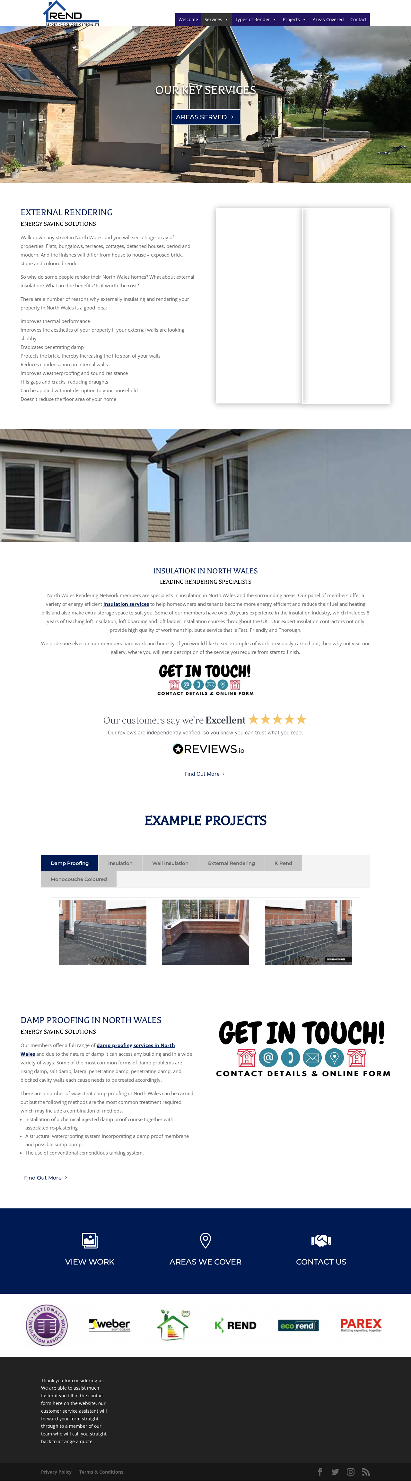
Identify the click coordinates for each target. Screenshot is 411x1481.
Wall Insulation (170, 863)
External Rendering (231, 863)
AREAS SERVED (201, 117)
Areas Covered (328, 19)
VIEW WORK (89, 1261)
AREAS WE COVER (205, 1261)
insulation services (126, 604)
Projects (291, 19)
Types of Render (252, 19)
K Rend (283, 863)
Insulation (120, 863)
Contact (358, 19)
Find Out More (202, 773)
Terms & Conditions (101, 1472)
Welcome (188, 19)
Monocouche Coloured (79, 879)
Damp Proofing (70, 863)
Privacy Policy (56, 1472)
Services (213, 19)
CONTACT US (321, 1261)
